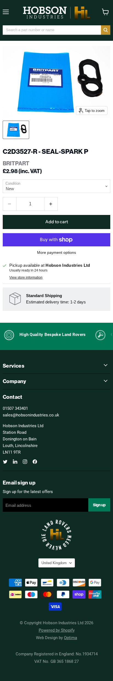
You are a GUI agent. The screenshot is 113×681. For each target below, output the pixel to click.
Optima (70, 637)
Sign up (99, 504)
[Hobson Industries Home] (56, 13)
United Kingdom (54, 563)
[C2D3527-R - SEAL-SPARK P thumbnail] (16, 130)
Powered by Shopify (57, 630)
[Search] (105, 30)
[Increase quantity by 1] (51, 204)
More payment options (56, 252)
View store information (26, 277)
